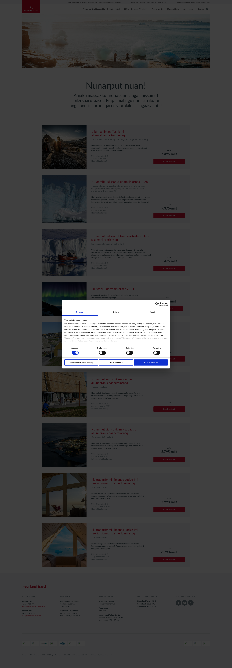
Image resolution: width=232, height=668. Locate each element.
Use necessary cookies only (81, 362)
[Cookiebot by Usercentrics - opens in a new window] (157, 304)
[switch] (102, 353)
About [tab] (152, 312)
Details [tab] (116, 312)
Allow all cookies (151, 362)
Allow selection (116, 362)
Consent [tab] (79, 312)
